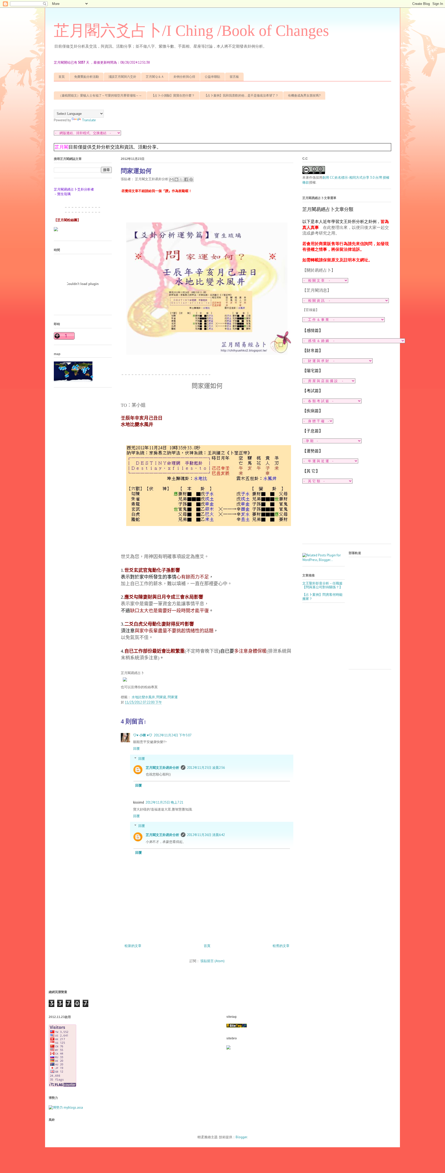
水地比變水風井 (143, 697)
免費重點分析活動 (86, 77)
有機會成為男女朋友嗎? (304, 95)
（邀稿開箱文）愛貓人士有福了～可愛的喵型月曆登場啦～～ (100, 95)
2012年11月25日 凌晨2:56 (206, 767)
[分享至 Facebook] (186, 179)
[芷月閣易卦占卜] (125, 682)
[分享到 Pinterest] (191, 179)
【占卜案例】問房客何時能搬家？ (322, 596)
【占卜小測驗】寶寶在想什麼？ (173, 95)
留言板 (234, 77)
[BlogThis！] (176, 179)
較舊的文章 (281, 946)
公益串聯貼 (212, 77)
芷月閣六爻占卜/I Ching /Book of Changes (191, 30)
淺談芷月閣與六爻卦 (122, 77)
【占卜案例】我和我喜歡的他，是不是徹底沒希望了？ (241, 95)
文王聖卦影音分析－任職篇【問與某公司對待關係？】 (322, 585)
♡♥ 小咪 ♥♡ (142, 735)
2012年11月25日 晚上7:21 (164, 802)
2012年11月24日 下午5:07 (173, 735)
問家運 (173, 697)
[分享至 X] (181, 179)
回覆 (136, 748)
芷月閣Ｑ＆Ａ (155, 77)
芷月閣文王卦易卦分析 (162, 767)
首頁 (61, 77)
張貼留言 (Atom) (212, 961)
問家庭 (161, 697)
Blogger (241, 1137)
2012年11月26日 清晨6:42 (206, 835)
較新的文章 (133, 946)
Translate (89, 120)
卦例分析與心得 (184, 77)
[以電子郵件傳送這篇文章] (171, 179)
